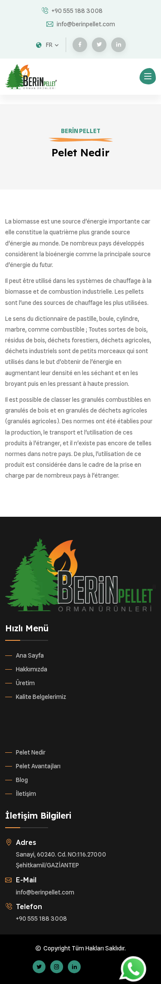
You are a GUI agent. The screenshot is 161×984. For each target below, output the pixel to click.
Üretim (25, 683)
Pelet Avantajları (38, 766)
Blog (22, 779)
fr (49, 44)
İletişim (26, 793)
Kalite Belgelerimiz (41, 696)
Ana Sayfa (30, 655)
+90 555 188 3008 (77, 10)
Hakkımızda (31, 669)
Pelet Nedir (31, 752)
